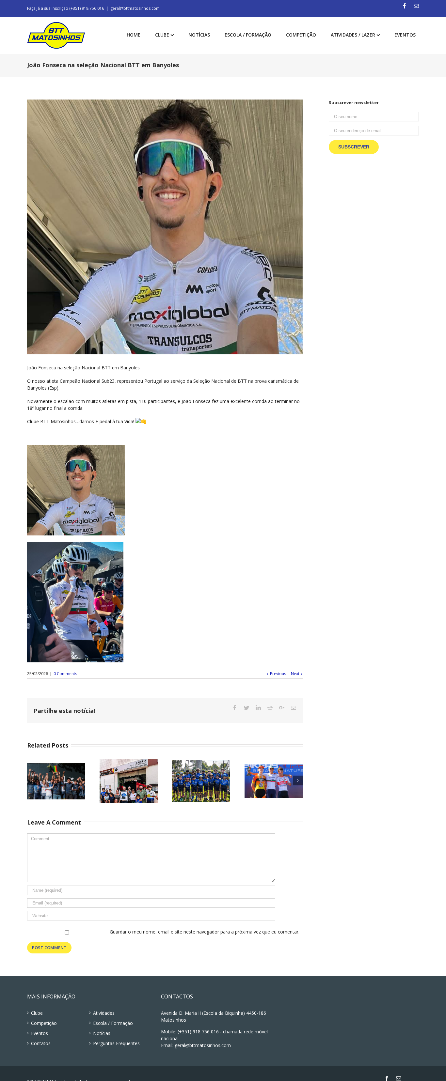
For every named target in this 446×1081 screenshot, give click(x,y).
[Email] (416, 5)
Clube (37, 1013)
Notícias (101, 1033)
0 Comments (65, 673)
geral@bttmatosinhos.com (135, 8)
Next (295, 673)
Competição (44, 1023)
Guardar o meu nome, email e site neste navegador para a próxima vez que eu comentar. (204, 932)
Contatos (41, 1043)
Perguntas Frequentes (116, 1043)
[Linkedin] (258, 707)
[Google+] (281, 707)
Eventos (39, 1033)
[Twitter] (246, 707)
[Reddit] (270, 707)
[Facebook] (404, 5)
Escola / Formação (113, 1023)
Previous (278, 673)
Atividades (104, 1013)
